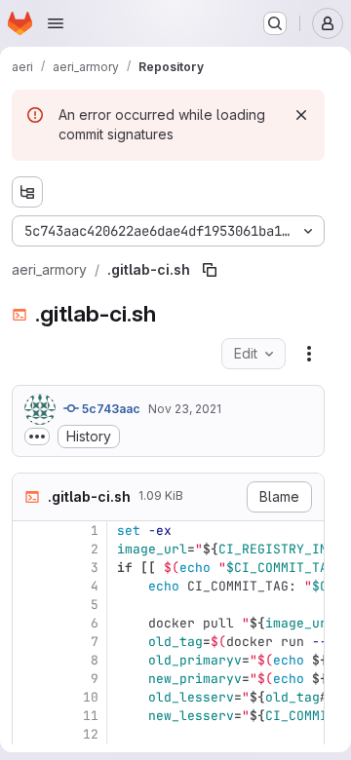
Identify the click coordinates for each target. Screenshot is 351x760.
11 (90, 715)
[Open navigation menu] (55, 23)
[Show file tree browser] (27, 192)
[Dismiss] (301, 115)
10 (90, 697)
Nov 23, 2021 (184, 408)
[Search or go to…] (275, 23)
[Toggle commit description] (37, 436)
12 (90, 734)
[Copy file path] (209, 269)
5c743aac (109, 408)
